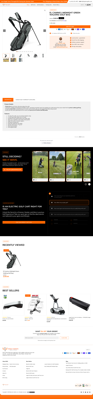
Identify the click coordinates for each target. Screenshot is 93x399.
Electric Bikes (56, 4)
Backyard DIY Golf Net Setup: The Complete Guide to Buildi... (78, 369)
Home (4, 375)
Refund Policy (5, 366)
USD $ (82, 4)
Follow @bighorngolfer (13, 169)
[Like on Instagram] (33, 179)
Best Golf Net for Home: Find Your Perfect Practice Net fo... (78, 372)
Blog (67, 361)
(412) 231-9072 (74, 1)
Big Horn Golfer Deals (30, 364)
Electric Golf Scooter (30, 373)
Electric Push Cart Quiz (14, 364)
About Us (4, 373)
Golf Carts (33, 4)
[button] (4, 30)
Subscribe (64, 337)
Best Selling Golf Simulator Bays (51, 366)
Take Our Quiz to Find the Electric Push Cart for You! (63, 1)
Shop (28, 4)
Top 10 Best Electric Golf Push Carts (73, 367)
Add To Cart (70, 26)
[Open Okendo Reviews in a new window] (79, 136)
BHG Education (13, 366)
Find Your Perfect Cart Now (24, 222)
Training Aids (48, 4)
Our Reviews (5, 368)
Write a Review (48, 143)
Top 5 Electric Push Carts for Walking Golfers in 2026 (76, 363)
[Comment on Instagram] (36, 179)
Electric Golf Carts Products (31, 371)
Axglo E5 (28, 368)
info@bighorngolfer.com (86, 1)
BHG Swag (5, 377)
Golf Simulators (40, 4)
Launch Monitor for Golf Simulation (52, 364)
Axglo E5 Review (69, 365)
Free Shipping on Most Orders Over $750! (27, 1)
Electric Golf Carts (29, 366)
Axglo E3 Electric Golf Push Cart (32, 377)
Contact (4, 371)
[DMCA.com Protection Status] (31, 392)
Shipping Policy (6, 364)
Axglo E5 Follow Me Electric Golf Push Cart (35, 375)
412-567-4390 (61, 43)
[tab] (8, 100)
